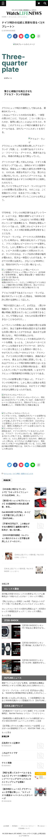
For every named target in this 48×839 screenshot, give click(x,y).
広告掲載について (24, 828)
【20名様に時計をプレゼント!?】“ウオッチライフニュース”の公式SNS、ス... (15, 492)
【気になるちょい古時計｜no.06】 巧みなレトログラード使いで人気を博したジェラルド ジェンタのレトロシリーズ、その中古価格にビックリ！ (23, 602)
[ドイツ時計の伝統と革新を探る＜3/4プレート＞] (27, 36)
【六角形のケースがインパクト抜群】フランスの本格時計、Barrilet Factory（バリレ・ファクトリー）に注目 (23, 712)
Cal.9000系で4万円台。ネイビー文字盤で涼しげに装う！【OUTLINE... (16, 515)
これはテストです (10, 753)
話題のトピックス (27, 473)
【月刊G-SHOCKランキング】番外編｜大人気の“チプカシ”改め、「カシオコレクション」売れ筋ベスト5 (33, 644)
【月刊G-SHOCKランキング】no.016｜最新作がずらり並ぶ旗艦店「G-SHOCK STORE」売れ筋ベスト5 (34, 661)
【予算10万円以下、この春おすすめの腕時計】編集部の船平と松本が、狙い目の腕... (16, 526)
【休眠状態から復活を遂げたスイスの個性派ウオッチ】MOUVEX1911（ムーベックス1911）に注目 (23, 719)
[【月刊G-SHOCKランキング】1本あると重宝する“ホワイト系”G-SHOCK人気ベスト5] (11, 632)
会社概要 (6, 826)
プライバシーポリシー (28, 826)
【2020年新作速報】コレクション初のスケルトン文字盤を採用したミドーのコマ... (15, 538)
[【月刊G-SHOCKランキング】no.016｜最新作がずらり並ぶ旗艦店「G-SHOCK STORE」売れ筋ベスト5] (11, 666)
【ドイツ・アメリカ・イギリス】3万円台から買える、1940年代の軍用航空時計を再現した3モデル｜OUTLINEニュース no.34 (23, 691)
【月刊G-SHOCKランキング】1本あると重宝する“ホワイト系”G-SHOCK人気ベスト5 (34, 626)
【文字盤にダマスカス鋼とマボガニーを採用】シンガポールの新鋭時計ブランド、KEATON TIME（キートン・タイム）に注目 (24, 727)
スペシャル (8, 473)
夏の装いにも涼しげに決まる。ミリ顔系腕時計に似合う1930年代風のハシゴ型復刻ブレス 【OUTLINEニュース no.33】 (23, 699)
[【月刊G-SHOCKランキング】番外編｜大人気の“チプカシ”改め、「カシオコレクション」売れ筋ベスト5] (11, 649)
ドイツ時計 (16, 473)
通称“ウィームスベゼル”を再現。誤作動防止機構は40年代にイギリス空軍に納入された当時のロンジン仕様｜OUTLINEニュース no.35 (23, 684)
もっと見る (6, 615)
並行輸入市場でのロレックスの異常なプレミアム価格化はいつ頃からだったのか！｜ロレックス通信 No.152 (23, 595)
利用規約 (15, 826)
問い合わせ (41, 826)
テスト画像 (7, 763)
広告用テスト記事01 (11, 743)
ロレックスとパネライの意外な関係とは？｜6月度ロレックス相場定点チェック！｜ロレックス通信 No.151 (24, 610)
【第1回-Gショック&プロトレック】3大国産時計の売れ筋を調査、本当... (16, 503)
